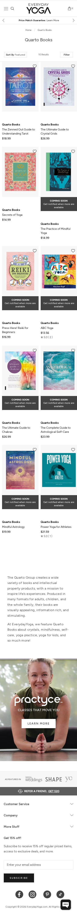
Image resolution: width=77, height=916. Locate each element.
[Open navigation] (6, 8)
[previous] (3, 20)
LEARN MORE (39, 723)
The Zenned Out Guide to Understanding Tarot (18, 129)
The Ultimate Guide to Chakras (16, 427)
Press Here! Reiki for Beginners (15, 327)
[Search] (12, 8)
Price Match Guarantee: (38, 20)
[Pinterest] (47, 894)
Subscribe (19, 878)
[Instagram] (33, 894)
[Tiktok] (60, 894)
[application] (66, 904)
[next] (73, 20)
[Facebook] (19, 894)
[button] (47, 337)
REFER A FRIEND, (41, 791)
